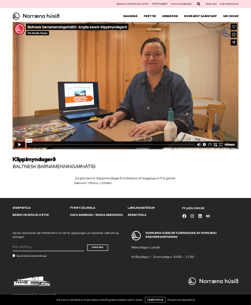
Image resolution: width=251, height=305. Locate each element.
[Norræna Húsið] (41, 16)
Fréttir (150, 16)
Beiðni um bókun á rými (133, 4)
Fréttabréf (160, 4)
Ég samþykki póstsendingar (32, 256)
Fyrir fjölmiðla (82, 207)
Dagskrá (130, 16)
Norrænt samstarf (200, 16)
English (211, 4)
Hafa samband (181, 4)
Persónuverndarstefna (181, 299)
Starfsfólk (22, 207)
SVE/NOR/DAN (229, 4)
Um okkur (230, 16)
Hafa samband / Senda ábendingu (96, 214)
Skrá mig (98, 247)
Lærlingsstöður (141, 207)
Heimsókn (170, 16)
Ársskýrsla (137, 214)
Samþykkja (155, 299)
